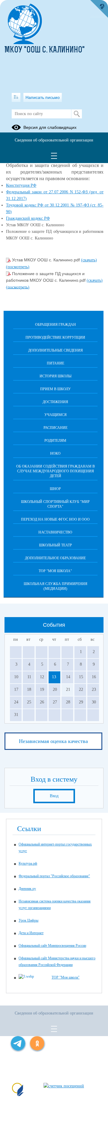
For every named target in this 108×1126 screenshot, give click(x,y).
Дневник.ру (27, 889)
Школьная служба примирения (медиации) (55, 586)
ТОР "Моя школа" (55, 571)
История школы (55, 376)
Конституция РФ (21, 185)
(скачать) (89, 260)
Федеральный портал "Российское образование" (54, 876)
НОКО (55, 453)
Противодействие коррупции (55, 337)
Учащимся (55, 415)
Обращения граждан (55, 324)
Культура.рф (28, 863)
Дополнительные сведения (55, 350)
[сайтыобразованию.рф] (99, 9)
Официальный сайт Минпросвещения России (52, 945)
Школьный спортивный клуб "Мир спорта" (55, 504)
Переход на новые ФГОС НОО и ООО (55, 519)
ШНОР (55, 489)
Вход (54, 796)
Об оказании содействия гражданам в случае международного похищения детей (55, 471)
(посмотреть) (17, 267)
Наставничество (55, 532)
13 (54, 677)
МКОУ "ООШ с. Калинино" (44, 50)
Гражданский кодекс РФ (28, 218)
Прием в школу (55, 389)
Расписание (56, 428)
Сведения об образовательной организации (54, 140)
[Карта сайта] (16, 97)
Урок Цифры (28, 920)
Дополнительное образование (55, 558)
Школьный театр (55, 545)
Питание (55, 363)
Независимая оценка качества (53, 741)
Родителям (55, 440)
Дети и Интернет (31, 933)
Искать (76, 113)
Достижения (55, 402)
